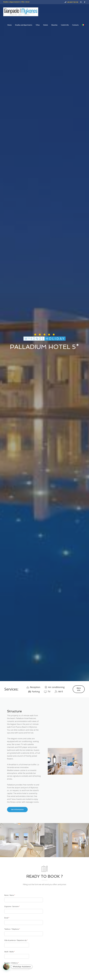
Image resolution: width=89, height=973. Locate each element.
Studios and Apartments (23, 25)
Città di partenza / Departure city (16, 940)
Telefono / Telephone (12, 929)
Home (9, 25)
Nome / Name (9, 895)
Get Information (17, 809)
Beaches (54, 25)
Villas (38, 25)
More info (79, 689)
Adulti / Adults (9, 952)
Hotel (27, 2)
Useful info (65, 25)
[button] (2, 840)
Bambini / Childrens (11, 963)
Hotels (45, 25)
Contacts (75, 25)
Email (6, 918)
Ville (22, 2)
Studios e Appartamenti (11, 2)
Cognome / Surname (12, 906)
